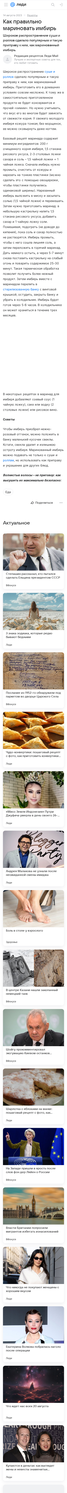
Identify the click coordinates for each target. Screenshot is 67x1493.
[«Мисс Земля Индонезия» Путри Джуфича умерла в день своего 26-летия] (33, 799)
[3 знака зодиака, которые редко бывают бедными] (33, 621)
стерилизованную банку (21, 289)
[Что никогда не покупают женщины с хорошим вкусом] (33, 1275)
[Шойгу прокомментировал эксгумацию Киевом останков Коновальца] (33, 1037)
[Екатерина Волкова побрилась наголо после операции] (33, 1334)
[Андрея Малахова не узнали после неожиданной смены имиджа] (33, 858)
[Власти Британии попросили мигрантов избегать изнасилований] (33, 1215)
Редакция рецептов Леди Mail (36, 56)
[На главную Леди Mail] (20, 4)
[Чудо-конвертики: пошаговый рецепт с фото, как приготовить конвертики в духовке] (33, 739)
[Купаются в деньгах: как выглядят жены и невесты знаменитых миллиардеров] (33, 1453)
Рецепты (32, 15)
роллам (8, 460)
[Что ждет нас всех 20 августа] (33, 1393)
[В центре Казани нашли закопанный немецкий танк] (33, 977)
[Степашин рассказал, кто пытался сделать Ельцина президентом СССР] (33, 561)
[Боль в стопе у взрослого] (33, 918)
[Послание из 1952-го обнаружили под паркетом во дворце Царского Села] (33, 680)
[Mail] (12, 4)
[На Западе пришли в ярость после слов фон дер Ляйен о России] (33, 1156)
